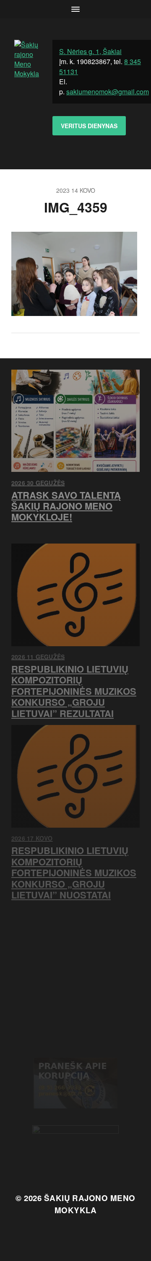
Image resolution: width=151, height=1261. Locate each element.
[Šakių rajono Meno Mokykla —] (27, 94)
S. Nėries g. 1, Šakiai (90, 51)
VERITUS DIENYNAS (89, 126)
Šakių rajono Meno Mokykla (89, 1203)
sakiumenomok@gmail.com (107, 91)
